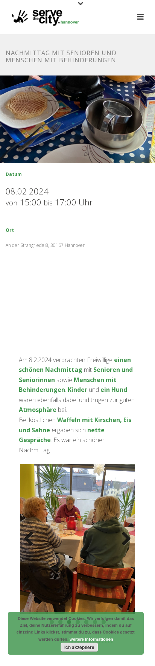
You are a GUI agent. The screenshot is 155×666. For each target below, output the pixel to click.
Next (123, 539)
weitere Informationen (91, 639)
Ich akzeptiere (79, 647)
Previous (31, 539)
